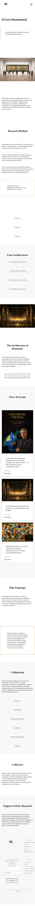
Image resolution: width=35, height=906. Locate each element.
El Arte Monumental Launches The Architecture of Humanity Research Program (17, 508)
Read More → (8, 473)
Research (17, 227)
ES (21, 902)
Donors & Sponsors (29, 868)
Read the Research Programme (17, 376)
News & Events (28, 873)
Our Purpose (28, 862)
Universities (17, 709)
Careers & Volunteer (30, 870)
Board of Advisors (29, 866)
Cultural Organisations (17, 737)
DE (14, 902)
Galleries (17, 746)
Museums (17, 700)
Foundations (17, 728)
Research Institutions (17, 719)
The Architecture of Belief (17, 271)
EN (6, 902)
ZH (29, 902)
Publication (17, 236)
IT (17, 902)
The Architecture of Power (17, 289)
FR (10, 902)
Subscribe (12, 880)
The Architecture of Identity (17, 262)
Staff (26, 864)
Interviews (17, 218)
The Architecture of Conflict (17, 280)
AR (25, 902)
